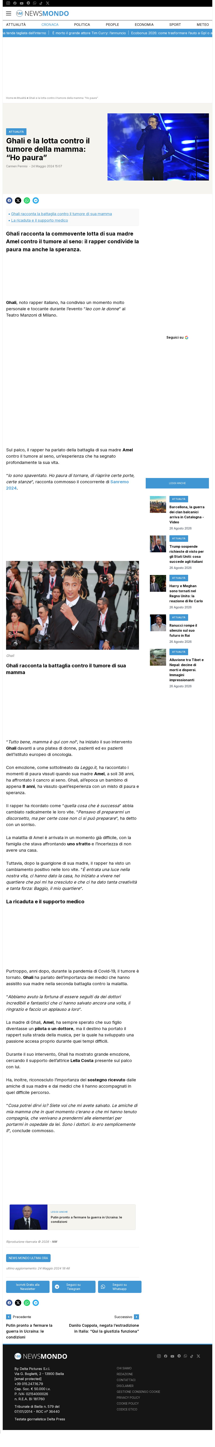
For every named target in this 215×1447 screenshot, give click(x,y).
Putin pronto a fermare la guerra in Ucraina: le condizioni (29, 1331)
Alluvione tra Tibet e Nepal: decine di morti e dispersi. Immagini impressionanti (186, 670)
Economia (144, 24)
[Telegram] (28, 3)
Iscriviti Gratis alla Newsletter (27, 1287)
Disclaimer (125, 1386)
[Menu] (11, 13)
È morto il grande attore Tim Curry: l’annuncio (68, 33)
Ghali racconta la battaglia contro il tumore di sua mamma (61, 214)
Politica (82, 24)
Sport (175, 24)
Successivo (123, 1317)
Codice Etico (127, 1409)
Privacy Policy (128, 1397)
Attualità (16, 24)
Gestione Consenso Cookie (138, 1391)
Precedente (22, 1317)
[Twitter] (48, 3)
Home (10, 98)
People (112, 24)
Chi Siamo (124, 1368)
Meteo (203, 24)
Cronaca (50, 24)
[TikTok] (41, 3)
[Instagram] (8, 3)
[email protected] (28, 1379)
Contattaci (126, 1380)
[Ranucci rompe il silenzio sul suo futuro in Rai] (158, 629)
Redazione (125, 1374)
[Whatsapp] (34, 3)
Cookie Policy (128, 1403)
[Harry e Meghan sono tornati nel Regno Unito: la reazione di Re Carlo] (158, 592)
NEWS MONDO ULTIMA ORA (28, 1258)
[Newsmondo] (42, 13)
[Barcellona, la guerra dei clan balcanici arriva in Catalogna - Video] (158, 513)
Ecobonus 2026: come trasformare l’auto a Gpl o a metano (158, 33)
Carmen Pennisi (17, 166)
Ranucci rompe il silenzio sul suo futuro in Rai (183, 630)
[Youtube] (22, 3)
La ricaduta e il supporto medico (39, 220)
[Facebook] (15, 3)
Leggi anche (177, 483)
